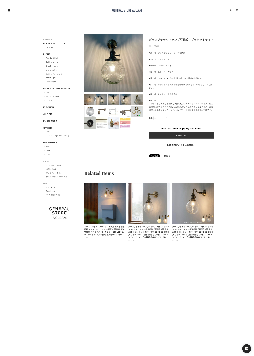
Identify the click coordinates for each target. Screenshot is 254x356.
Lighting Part (52, 70)
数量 (151, 118)
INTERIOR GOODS (54, 43)
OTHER (49, 100)
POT (48, 93)
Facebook (50, 191)
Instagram (50, 187)
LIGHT (47, 54)
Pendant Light (52, 58)
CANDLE (50, 47)
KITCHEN (48, 107)
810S (48, 132)
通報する (167, 156)
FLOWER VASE (53, 97)
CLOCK (47, 114)
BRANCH (50, 154)
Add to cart (181, 135)
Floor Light (51, 82)
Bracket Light (52, 66)
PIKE (48, 151)
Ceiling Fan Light (54, 74)
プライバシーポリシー (55, 173)
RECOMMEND (51, 142)
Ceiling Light (52, 62)
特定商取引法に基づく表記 (56, 177)
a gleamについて (54, 165)
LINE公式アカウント (54, 195)
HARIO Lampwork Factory (57, 136)
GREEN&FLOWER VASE (57, 88)
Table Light (51, 78)
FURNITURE (50, 121)
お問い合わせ (51, 169)
